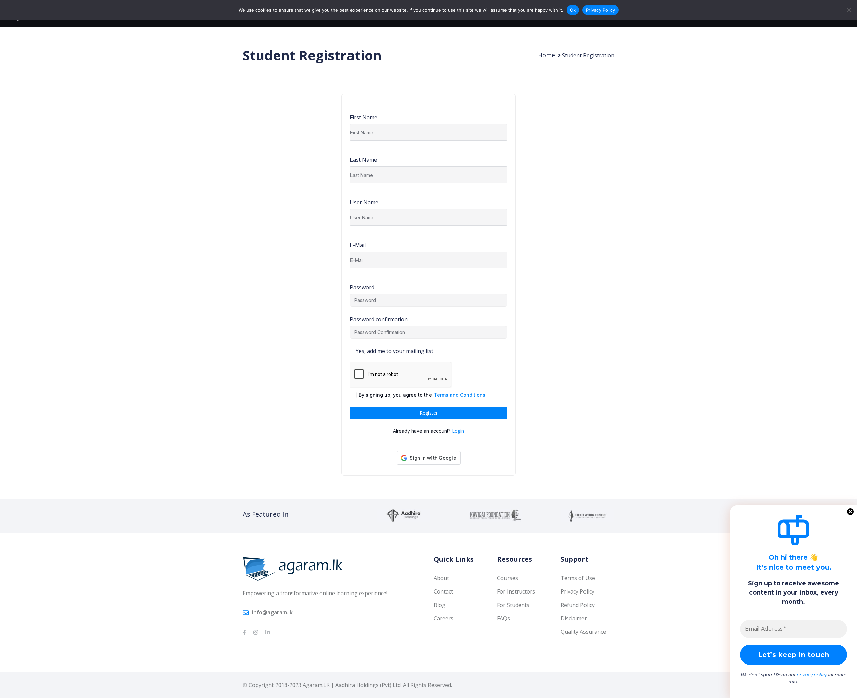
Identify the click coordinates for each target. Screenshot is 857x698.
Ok (573, 10)
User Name (364, 202)
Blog (439, 605)
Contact (443, 591)
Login (458, 431)
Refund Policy (578, 605)
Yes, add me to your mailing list (393, 351)
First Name (363, 117)
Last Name (363, 159)
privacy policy (812, 674)
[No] (848, 10)
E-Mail (358, 245)
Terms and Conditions (459, 395)
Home (546, 55)
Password (362, 287)
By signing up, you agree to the (422, 395)
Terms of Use (578, 578)
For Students (513, 605)
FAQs (503, 618)
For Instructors (516, 591)
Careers (443, 618)
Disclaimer (574, 618)
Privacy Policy (577, 591)
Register (429, 413)
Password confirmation (379, 319)
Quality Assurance (583, 631)
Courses (507, 578)
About (441, 578)
